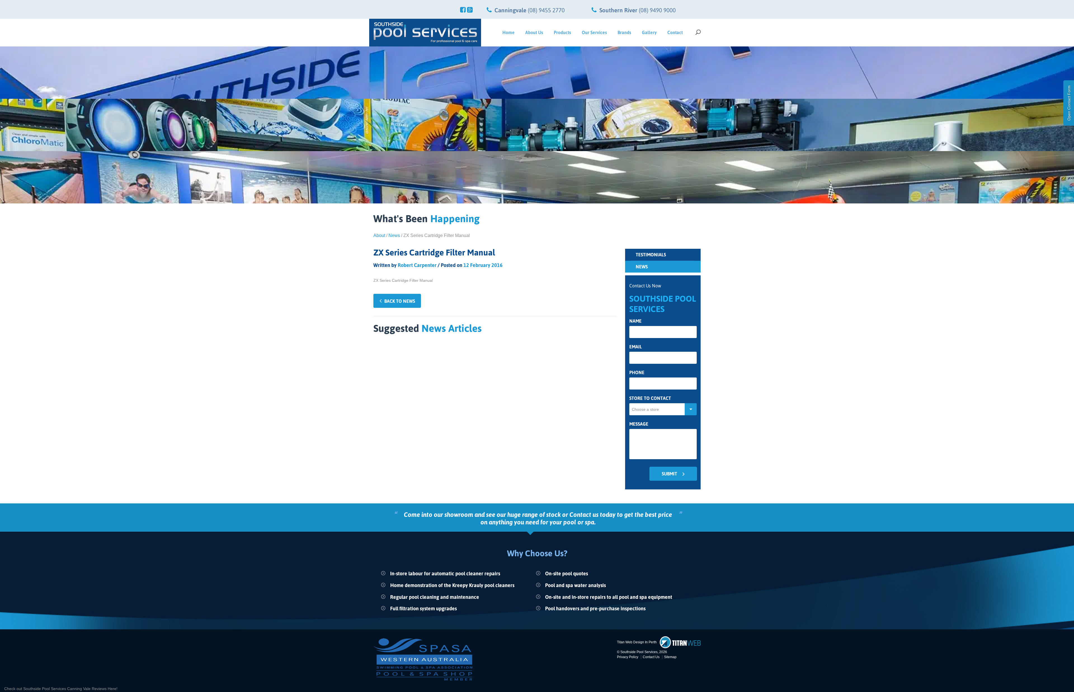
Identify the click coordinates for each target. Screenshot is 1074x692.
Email (635, 346)
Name (635, 321)
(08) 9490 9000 (657, 10)
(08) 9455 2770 (546, 10)
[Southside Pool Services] (425, 32)
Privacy (627, 657)
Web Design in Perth (641, 642)
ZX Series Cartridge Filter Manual (403, 280)
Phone (636, 372)
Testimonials (651, 254)
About (379, 235)
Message (638, 424)
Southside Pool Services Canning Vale (57, 688)
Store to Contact (650, 398)
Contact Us (651, 657)
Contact (675, 32)
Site (670, 657)
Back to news (399, 301)
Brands (624, 32)
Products (562, 32)
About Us (534, 32)
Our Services (594, 32)
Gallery (649, 32)
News (394, 235)
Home (508, 32)
